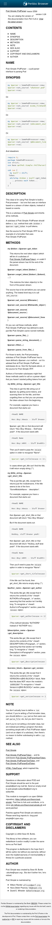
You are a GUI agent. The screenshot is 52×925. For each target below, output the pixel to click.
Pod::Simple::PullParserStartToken (30, 757)
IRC (13, 919)
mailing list (5, 919)
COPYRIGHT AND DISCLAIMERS (25, 53)
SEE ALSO (15, 48)
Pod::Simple (28, 212)
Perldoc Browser (37, 3)
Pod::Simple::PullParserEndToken (20, 763)
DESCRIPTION (16, 39)
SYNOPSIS (15, 36)
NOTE (12, 45)
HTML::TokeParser (14, 768)
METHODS (15, 42)
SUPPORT (14, 51)
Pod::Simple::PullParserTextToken (20, 760)
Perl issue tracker (41, 916)
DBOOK (34, 903)
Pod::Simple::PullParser (16, 11)
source (29, 11)
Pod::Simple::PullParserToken (22, 259)
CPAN (35, 11)
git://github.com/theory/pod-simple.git (26, 804)
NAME (13, 33)
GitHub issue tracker (12, 906)
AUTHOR (14, 56)
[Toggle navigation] (5, 3)
